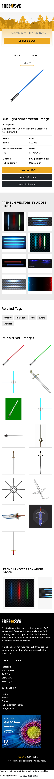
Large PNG (27, 177)
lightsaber (21, 317)
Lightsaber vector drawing (40, 415)
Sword (7, 551)
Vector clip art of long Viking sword (14, 469)
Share (17, 55)
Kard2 (34, 497)
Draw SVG (7, 677)
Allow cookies (29, 775)
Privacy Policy (40, 761)
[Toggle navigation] (48, 5)
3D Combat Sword (40, 442)
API (10, 761)
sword (42, 317)
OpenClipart (35, 163)
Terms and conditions (22, 761)
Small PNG (27, 184)
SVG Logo (7, 681)
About (5, 697)
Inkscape (6, 666)
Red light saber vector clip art (13, 362)
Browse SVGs (27, 40)
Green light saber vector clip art (40, 362)
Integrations (8, 708)
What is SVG (8, 670)
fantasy (8, 317)
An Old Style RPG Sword (13, 523)
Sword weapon (39, 390)
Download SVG (27, 170)
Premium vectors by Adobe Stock (24, 204)
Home (5, 694)
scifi (33, 317)
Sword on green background (14, 415)
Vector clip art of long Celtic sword (40, 469)
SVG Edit (6, 674)
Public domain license (12, 705)
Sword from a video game (40, 523)
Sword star (9, 497)
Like (27, 63)
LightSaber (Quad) (13, 388)
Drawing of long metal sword (13, 442)
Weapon (8, 323)
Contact (6, 701)
